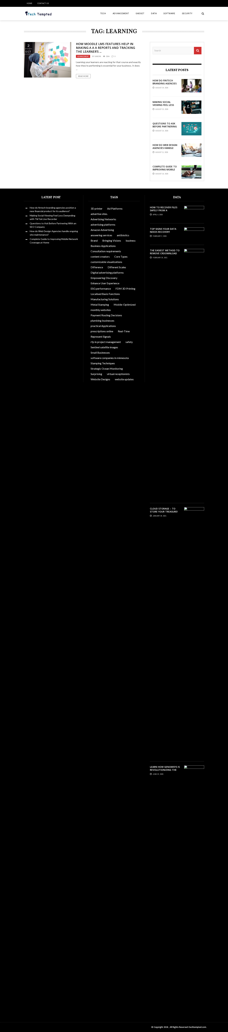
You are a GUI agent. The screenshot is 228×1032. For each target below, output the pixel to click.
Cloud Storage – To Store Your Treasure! (164, 510)
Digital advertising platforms (107, 272)
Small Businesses (100, 352)
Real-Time (124, 331)
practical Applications (103, 325)
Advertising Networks (103, 219)
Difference (97, 267)
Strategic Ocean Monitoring (107, 368)
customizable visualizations (106, 261)
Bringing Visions (111, 240)
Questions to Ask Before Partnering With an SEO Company (165, 128)
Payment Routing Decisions (106, 315)
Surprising (96, 373)
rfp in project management (106, 341)
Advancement (121, 13)
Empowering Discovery (104, 277)
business (131, 240)
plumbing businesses (102, 320)
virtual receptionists (118, 373)
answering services (101, 235)
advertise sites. (99, 213)
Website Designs (100, 379)
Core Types (121, 256)
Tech (103, 13)
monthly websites (101, 309)
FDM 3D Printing (125, 288)
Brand (94, 240)
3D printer (96, 208)
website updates (124, 379)
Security (187, 13)
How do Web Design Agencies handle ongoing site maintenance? (165, 149)
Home (29, 3)
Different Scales (117, 267)
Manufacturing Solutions (105, 299)
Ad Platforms (115, 208)
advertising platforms (103, 224)
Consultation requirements (106, 251)
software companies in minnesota (110, 357)
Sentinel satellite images (104, 347)
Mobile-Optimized (125, 304)
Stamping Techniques (103, 363)
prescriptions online (102, 331)
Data (154, 13)
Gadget (140, 13)
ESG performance (101, 288)
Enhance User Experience (105, 283)
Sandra (98, 56)
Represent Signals (101, 336)
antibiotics (123, 235)
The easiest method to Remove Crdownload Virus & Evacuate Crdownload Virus (165, 255)
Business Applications (103, 245)
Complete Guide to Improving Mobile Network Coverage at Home (165, 171)
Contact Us (43, 3)
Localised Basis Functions (105, 293)
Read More (83, 76)
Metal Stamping (100, 304)
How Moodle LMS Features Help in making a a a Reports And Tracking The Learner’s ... (105, 48)
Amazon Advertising (102, 229)
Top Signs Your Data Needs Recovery (163, 230)
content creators (100, 256)
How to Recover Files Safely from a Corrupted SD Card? (163, 210)
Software (169, 13)
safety (129, 341)
